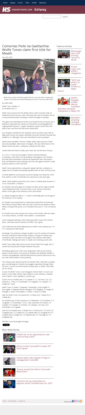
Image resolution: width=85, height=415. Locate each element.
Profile (34, 3)
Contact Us (21, 401)
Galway (12, 3)
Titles (27, 3)
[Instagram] (75, 401)
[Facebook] (73, 401)
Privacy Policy (12, 401)
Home (5, 3)
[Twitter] (78, 401)
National (42, 3)
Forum (20, 3)
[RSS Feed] (81, 401)
